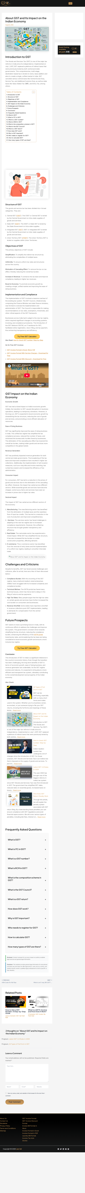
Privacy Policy (5, 1126)
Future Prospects (13, 108)
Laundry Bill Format (29, 1136)
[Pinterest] (66, 1149)
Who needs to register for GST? (18, 135)
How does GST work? (15, 131)
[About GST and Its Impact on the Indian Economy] (19, 720)
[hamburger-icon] (70, 3)
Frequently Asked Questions (17, 113)
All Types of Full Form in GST (19, 1044)
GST (17, 1016)
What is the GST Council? (16, 126)
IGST (20, 230)
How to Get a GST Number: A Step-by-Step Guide (15, 1011)
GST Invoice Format (29, 1118)
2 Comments (31, 1014)
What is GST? (12, 115)
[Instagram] (68, 1149)
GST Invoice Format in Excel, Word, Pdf (21, 350)
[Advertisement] (27, 155)
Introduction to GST (14, 95)
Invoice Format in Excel (30, 1131)
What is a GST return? (15, 129)
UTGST (24, 238)
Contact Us (4, 1121)
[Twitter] (61, 1149)
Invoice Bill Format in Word (29, 1127)
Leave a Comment (10, 1016)
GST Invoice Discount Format (30, 1122)
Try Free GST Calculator (27, 337)
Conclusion (11, 110)
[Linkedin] (63, 1149)
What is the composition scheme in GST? (21, 124)
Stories (24, 1141)
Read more (17, 710)
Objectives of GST (13, 99)
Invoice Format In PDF (30, 1133)
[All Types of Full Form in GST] (19, 692)
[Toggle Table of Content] (33, 92)
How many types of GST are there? (19, 140)
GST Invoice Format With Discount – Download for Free (26, 359)
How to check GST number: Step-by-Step (28, 340)
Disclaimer (3, 1123)
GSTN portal (38, 634)
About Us (3, 1118)
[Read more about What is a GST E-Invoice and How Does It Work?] (38, 1001)
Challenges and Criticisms (16, 106)
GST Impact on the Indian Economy (19, 104)
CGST (19, 216)
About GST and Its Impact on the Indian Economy (40, 716)
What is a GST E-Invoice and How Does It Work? (37, 1011)
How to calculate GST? (16, 138)
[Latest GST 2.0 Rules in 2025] (19, 772)
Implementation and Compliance (18, 101)
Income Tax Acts (28, 1138)
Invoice (41, 1014)
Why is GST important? (15, 133)
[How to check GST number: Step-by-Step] (19, 746)
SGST (17, 224)
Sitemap (3, 1131)
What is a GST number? (15, 120)
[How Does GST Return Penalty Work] (19, 799)
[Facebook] (58, 1149)
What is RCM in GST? (15, 122)
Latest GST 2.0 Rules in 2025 (19, 1039)
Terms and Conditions (8, 1128)
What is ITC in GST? (14, 117)
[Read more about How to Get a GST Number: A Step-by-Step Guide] (15, 1001)
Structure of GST (13, 97)
